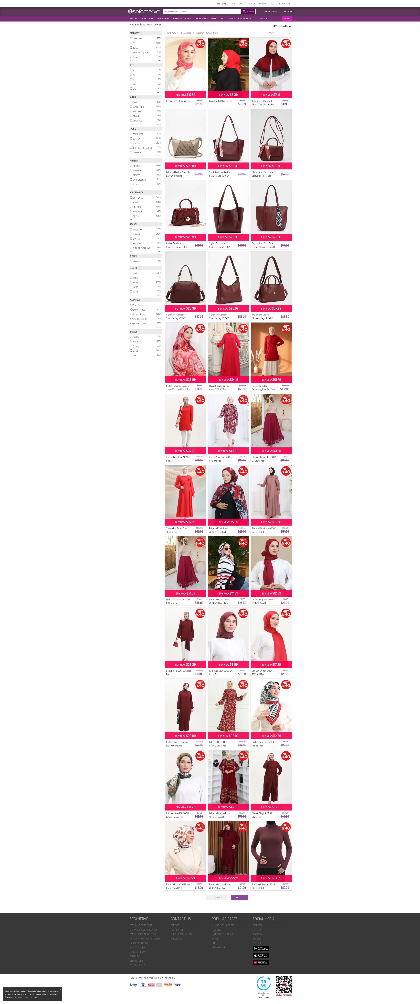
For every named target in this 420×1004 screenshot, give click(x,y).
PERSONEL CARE (219, 947)
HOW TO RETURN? (138, 947)
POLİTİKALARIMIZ (137, 965)
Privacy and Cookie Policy (23, 997)
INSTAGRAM (258, 934)
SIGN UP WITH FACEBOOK (257, 3)
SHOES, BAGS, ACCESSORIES (206, 18)
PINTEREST (258, 938)
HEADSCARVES (163, 18)
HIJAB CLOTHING (148, 18)
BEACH (232, 18)
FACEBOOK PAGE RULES (140, 943)
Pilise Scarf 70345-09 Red (220, 100)
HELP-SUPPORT (284, 3)
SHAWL (215, 938)
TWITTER (257, 929)
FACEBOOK (257, 925)
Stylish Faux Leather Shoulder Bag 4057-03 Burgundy (176, 318)
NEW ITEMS (134, 18)
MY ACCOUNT (271, 11)
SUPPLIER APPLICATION (181, 934)
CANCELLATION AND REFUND (143, 934)
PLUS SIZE (189, 18)
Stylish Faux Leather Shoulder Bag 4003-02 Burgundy (262, 318)
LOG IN (232, 3)
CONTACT (175, 925)
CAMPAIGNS (135, 956)
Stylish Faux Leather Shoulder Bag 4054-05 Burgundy (219, 318)
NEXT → (239, 898)
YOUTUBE (257, 943)
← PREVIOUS (216, 898)
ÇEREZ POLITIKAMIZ (138, 951)
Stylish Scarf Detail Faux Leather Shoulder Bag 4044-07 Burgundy (262, 176)
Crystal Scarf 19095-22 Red (178, 100)
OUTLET (287, 18)
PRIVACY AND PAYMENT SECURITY (145, 938)
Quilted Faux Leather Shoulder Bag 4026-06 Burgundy (176, 247)
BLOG (273, 3)
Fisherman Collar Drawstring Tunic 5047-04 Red (263, 389)
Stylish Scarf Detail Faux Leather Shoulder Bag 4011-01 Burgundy (264, 247)
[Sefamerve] (144, 11)
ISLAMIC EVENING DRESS (223, 925)
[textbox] (199, 11)
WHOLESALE (176, 938)
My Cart (288, 11)
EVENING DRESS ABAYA (222, 934)
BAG (214, 943)
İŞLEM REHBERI (136, 960)
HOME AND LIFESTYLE (246, 18)
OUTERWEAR (177, 18)
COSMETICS (262, 18)
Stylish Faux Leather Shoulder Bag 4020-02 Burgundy (219, 247)
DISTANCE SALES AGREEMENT (143, 929)
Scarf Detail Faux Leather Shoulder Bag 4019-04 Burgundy (220, 176)
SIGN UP (242, 3)
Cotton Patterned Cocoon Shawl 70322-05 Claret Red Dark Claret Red (178, 389)
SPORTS (223, 18)
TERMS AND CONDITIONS (141, 925)
